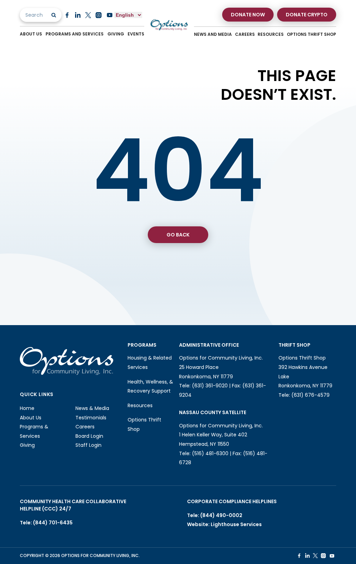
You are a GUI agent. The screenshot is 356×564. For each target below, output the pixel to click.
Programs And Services (75, 34)
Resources (271, 34)
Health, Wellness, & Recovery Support (150, 386)
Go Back (178, 234)
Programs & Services (34, 431)
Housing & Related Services (150, 362)
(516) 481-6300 (210, 453)
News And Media (213, 34)
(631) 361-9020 (210, 385)
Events (136, 34)
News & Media (92, 408)
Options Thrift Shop (311, 34)
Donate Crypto (306, 14)
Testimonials (90, 417)
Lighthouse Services (236, 524)
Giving (115, 34)
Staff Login (88, 445)
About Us (31, 34)
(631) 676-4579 (310, 395)
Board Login (89, 436)
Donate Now (248, 14)
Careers (245, 34)
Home (27, 408)
